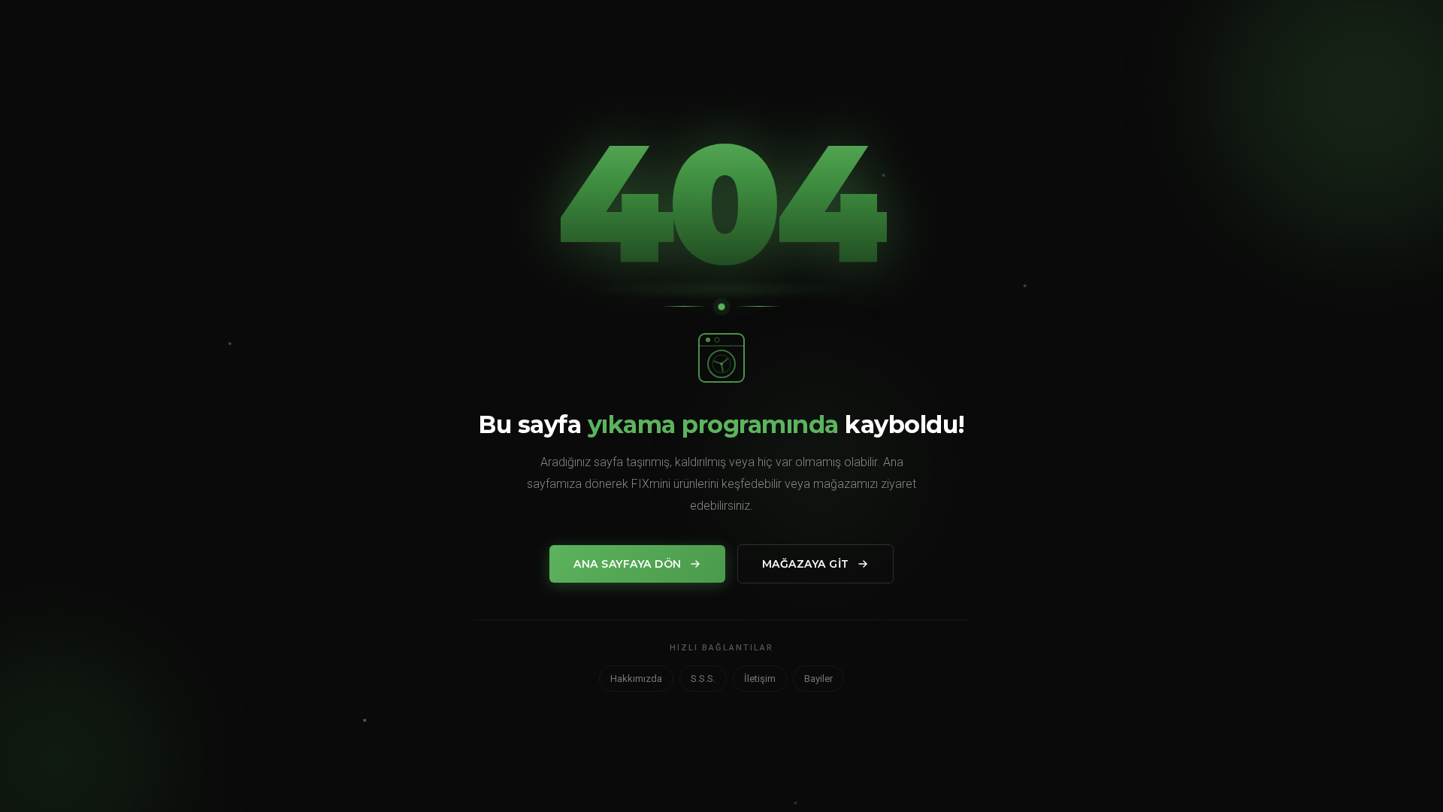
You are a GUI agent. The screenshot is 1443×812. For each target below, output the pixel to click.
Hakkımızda (636, 678)
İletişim (760, 678)
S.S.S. (703, 678)
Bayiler (818, 678)
